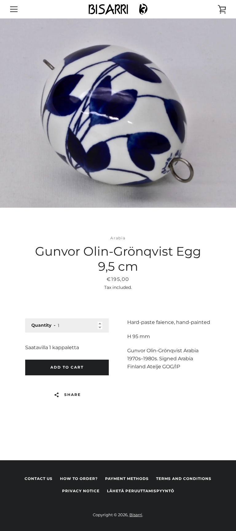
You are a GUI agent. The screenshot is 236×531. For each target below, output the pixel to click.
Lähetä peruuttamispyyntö (140, 491)
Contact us (39, 478)
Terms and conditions (183, 478)
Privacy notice (81, 491)
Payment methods (127, 478)
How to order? (79, 478)
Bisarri (135, 515)
